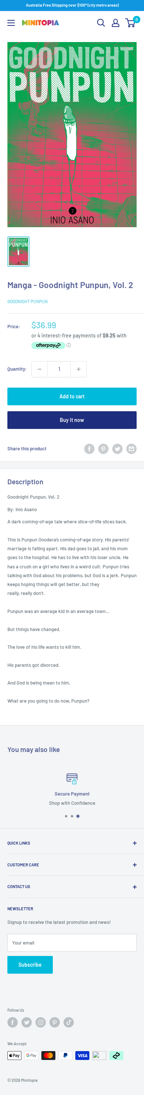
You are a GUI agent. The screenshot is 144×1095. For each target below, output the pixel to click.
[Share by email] (131, 449)
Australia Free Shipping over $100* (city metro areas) (72, 5)
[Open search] (101, 23)
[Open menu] (11, 23)
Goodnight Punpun (27, 301)
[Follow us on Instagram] (40, 1022)
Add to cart (72, 396)
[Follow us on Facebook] (12, 1022)
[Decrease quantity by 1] (39, 369)
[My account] (115, 23)
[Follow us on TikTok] (69, 1022)
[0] (130, 22)
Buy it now (72, 420)
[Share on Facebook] (89, 449)
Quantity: (17, 369)
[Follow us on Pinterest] (54, 1022)
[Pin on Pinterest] (103, 449)
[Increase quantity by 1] (78, 369)
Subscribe (30, 964)
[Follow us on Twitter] (26, 1022)
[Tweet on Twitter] (117, 449)
